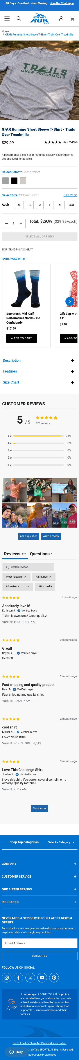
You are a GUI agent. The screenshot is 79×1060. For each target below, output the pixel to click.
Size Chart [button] (70, 195)
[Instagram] (6, 977)
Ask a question (29, 536)
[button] (7, 18)
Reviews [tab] (15, 553)
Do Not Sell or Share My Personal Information (39, 1043)
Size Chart (11, 382)
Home (5, 31)
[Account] (61, 18)
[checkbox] (45, 587)
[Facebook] (18, 977)
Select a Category (59, 842)
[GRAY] (5, 180)
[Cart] (72, 18)
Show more (39, 808)
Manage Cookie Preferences (39, 1054)
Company (9, 863)
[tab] (41, 554)
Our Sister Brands (17, 889)
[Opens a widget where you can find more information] (16, 1052)
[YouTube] (42, 977)
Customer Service (16, 876)
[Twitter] (30, 977)
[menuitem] (61, 18)
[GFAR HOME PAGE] (39, 18)
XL (60, 205)
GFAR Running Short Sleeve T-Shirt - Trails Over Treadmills (38, 132)
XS (19, 205)
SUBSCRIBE (39, 955)
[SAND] (23, 180)
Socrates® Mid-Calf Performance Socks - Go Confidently (23, 318)
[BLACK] (14, 180)
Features (10, 371)
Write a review (51, 536)
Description (12, 360)
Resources (10, 902)
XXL (72, 205)
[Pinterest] (54, 977)
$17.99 (11, 328)
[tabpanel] (39, 689)
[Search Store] (19, 18)
